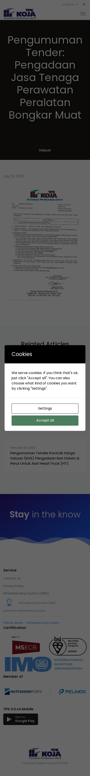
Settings (45, 408)
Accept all (45, 420)
